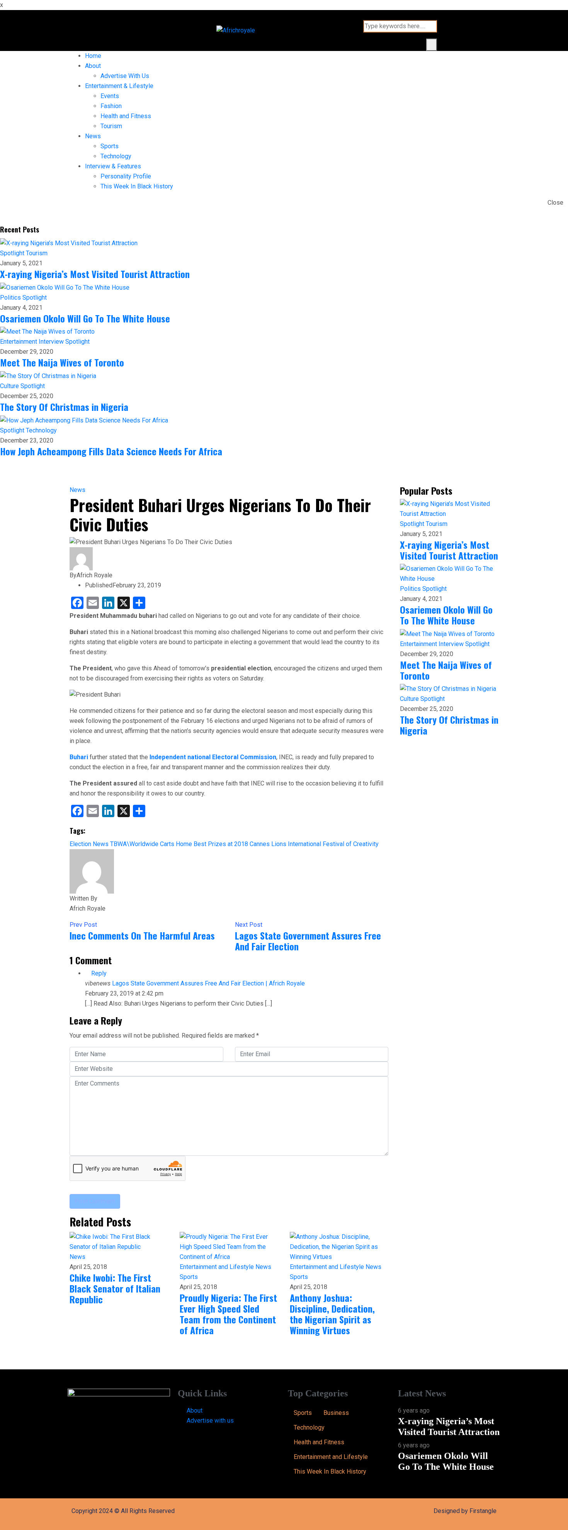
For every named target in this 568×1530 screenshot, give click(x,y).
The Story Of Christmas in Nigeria (64, 407)
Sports (109, 146)
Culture (10, 386)
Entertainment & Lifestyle (119, 86)
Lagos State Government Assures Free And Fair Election (308, 940)
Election (80, 844)
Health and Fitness (125, 116)
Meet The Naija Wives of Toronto (62, 362)
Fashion (111, 106)
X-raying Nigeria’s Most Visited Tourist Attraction (95, 274)
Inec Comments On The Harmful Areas (142, 935)
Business (336, 1412)
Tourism (111, 126)
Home (93, 55)
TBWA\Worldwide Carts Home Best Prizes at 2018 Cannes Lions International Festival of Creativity (244, 844)
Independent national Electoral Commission (213, 757)
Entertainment (19, 341)
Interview (52, 341)
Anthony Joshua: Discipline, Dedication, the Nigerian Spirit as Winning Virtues (332, 1314)
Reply (98, 973)
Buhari (79, 757)
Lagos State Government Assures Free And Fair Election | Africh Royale (208, 983)
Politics (11, 297)
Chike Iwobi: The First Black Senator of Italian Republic (115, 1288)
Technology (115, 156)
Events (109, 96)
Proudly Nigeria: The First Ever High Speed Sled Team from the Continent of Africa (228, 1314)
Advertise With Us (124, 76)
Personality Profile (125, 176)
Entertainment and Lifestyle (217, 1266)
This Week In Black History (136, 186)
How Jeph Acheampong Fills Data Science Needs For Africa (111, 451)
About (93, 66)
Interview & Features (113, 166)
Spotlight (13, 253)
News (93, 136)
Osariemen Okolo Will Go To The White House (85, 318)
